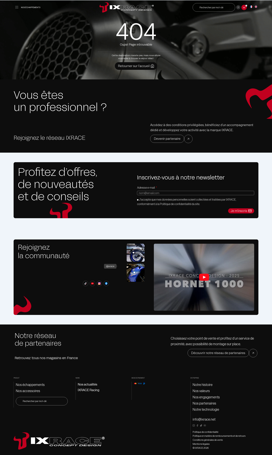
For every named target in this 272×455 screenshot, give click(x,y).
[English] (256, 6)
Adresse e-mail (146, 187)
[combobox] (214, 7)
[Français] (251, 6)
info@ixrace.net (204, 419)
